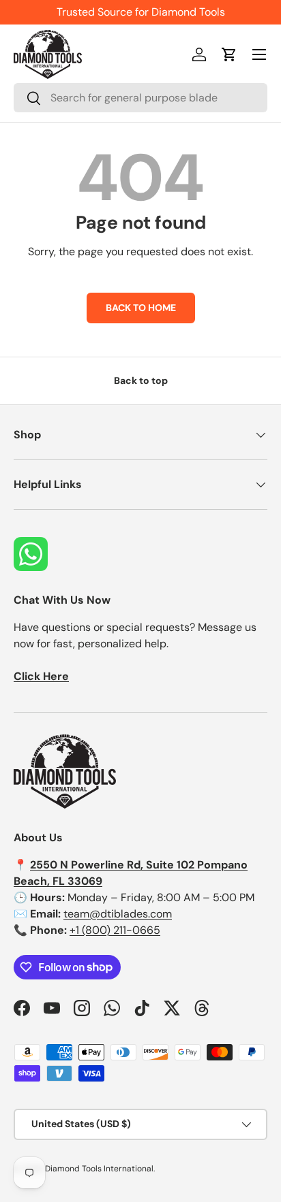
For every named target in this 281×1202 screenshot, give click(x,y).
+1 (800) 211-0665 (115, 930)
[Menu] (259, 54)
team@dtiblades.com (117, 914)
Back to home (141, 308)
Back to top (141, 380)
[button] (229, 54)
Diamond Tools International (99, 1168)
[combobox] (140, 97)
